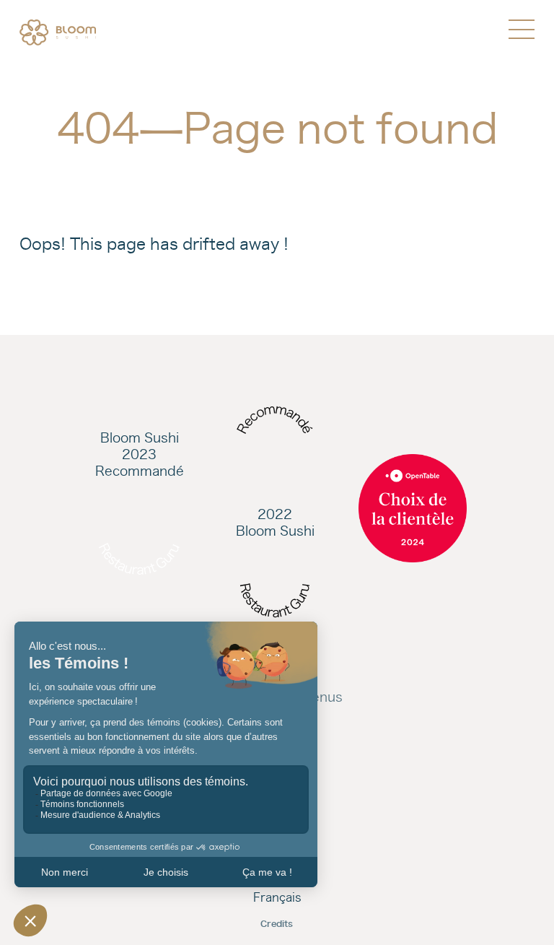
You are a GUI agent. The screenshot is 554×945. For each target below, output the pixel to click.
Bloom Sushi (139, 438)
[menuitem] (57, 32)
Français (277, 897)
